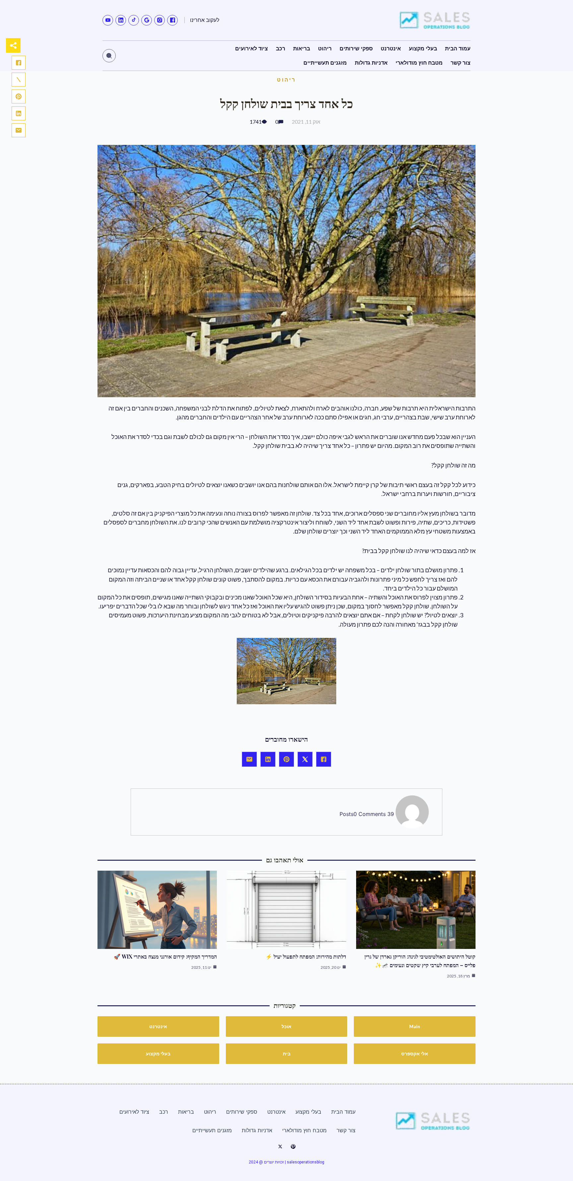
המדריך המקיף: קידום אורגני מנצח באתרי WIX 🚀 (165, 956)
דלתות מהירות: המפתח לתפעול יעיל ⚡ (306, 956)
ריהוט (286, 79)
